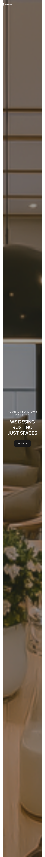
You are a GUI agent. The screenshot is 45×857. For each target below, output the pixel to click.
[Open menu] (37, 4)
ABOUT (21, 443)
